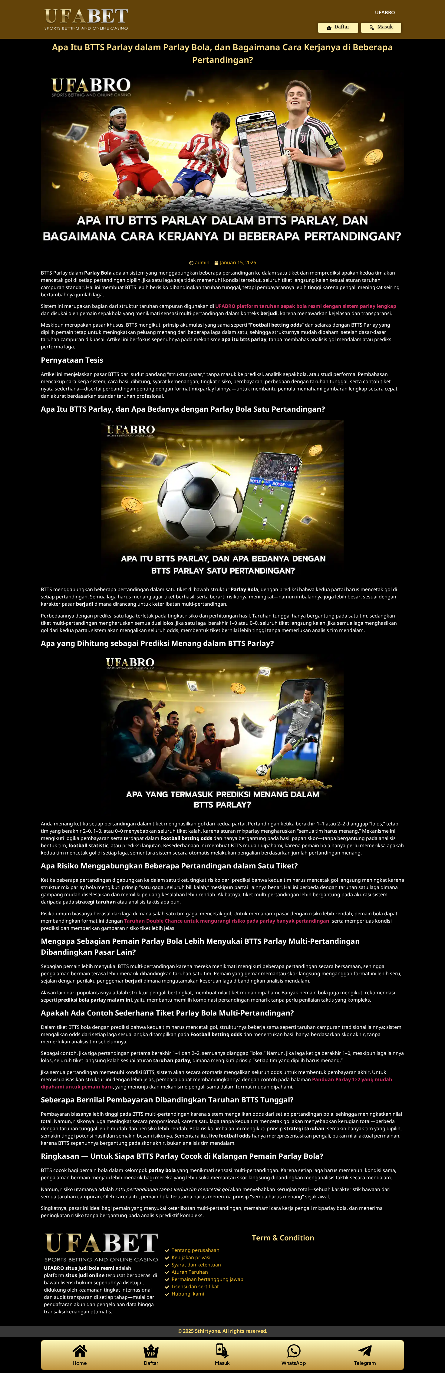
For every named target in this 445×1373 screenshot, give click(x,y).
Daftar (151, 1363)
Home (80, 1363)
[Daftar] (151, 1350)
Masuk (222, 1363)
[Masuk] (222, 1350)
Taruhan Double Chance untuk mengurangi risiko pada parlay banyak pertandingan (226, 921)
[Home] (79, 1350)
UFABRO (385, 13)
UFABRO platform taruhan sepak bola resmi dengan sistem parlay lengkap (305, 306)
